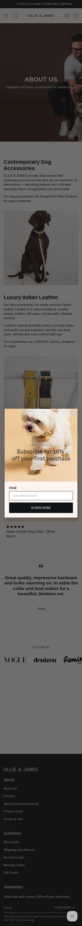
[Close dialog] (73, 413)
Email (12, 488)
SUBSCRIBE (41, 508)
